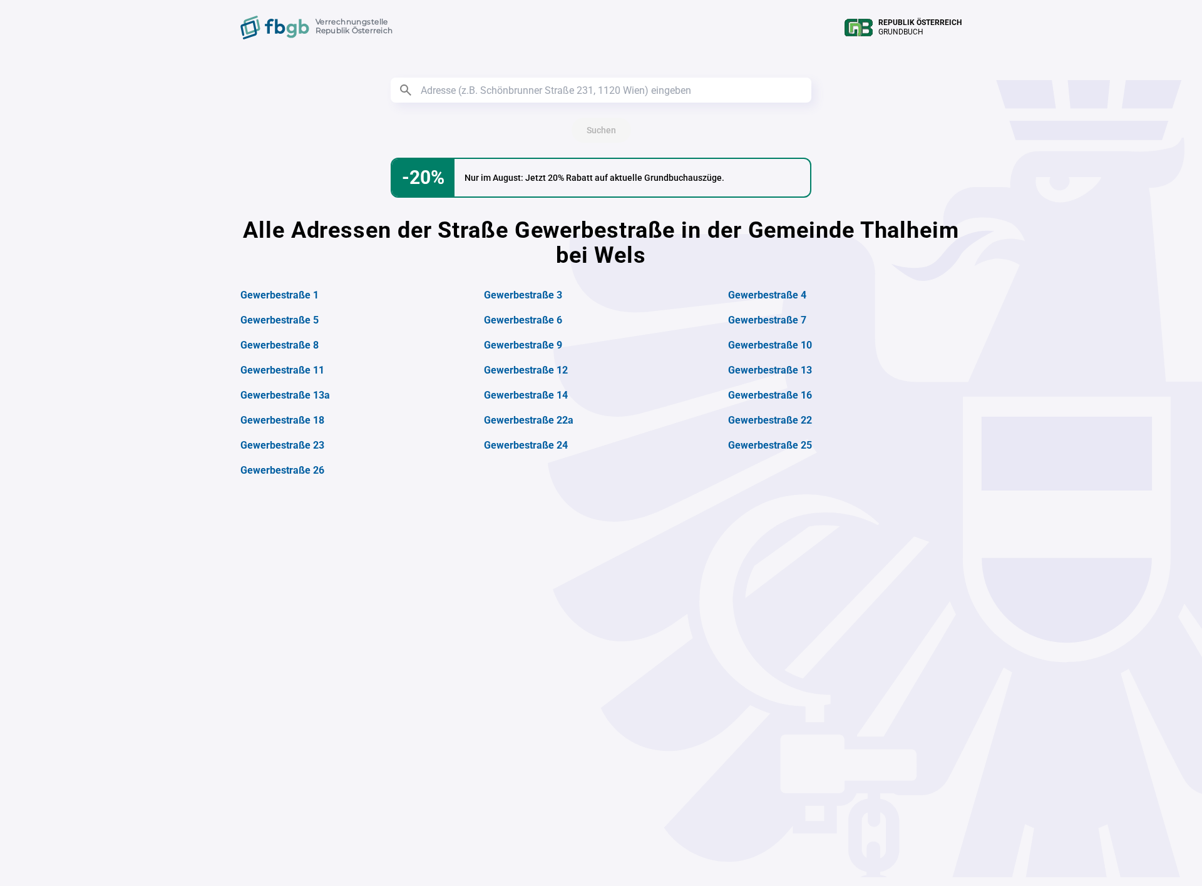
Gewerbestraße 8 (279, 345)
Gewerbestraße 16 (770, 395)
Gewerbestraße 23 (282, 445)
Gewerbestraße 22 (770, 420)
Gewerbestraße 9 (523, 345)
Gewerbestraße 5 (279, 320)
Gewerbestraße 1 (279, 295)
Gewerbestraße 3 (523, 295)
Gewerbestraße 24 (526, 445)
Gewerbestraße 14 (526, 395)
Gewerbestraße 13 (770, 370)
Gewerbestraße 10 (770, 345)
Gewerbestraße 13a (285, 395)
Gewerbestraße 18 (282, 420)
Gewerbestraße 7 (767, 320)
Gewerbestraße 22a (528, 420)
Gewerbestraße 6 (523, 320)
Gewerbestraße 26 (282, 470)
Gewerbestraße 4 (767, 295)
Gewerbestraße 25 (770, 445)
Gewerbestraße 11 (282, 370)
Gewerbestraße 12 (526, 370)
